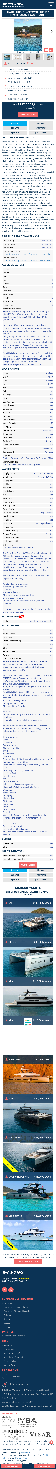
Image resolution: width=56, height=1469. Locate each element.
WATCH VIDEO (28, 865)
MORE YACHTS (11, 1466)
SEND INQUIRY (28, 114)
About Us (8, 1345)
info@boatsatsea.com (18, 1384)
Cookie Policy (10, 1365)
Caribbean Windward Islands (17, 1311)
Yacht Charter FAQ (12, 1353)
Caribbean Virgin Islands (17, 254)
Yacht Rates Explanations (15, 1357)
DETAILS (28, 929)
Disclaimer (26, 1452)
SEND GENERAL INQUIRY (28, 1261)
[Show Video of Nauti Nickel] (46, 50)
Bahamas (8, 1315)
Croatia (7, 1319)
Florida (7, 1326)
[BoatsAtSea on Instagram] (11, 1289)
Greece (7, 1323)
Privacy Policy (10, 1361)
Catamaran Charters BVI (14, 1335)
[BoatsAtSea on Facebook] (4, 1289)
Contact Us (9, 1349)
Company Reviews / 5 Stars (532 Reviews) (14, 1279)
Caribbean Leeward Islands (41, 254)
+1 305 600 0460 (16, 1376)
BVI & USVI (9, 1303)
